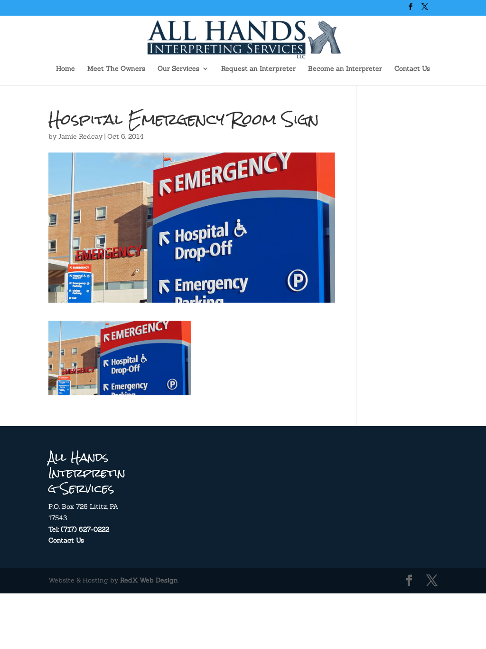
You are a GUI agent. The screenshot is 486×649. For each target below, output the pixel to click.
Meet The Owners (116, 69)
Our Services (178, 69)
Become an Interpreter (345, 69)
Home (65, 69)
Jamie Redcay (80, 136)
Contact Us (412, 69)
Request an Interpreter (258, 69)
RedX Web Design (149, 580)
